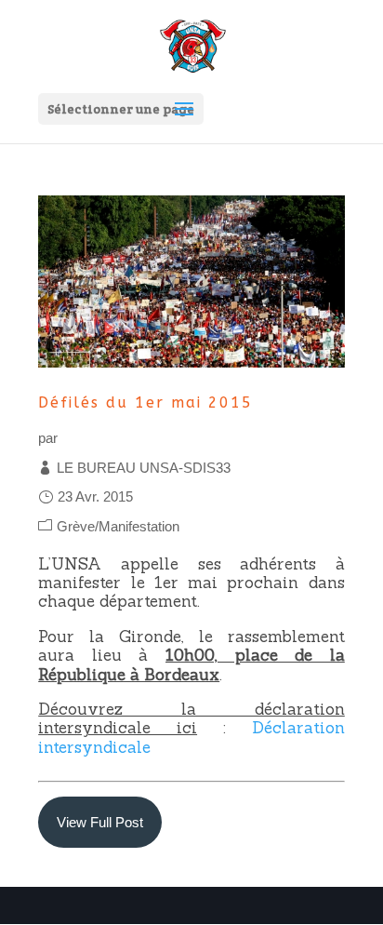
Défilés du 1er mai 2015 (145, 402)
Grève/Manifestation (118, 526)
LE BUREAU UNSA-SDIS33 (144, 468)
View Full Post (100, 822)
